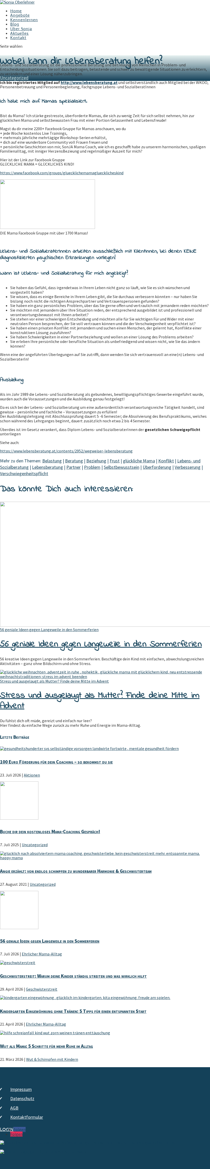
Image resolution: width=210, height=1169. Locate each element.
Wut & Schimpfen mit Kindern (52, 1059)
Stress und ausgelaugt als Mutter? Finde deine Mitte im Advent (54, 681)
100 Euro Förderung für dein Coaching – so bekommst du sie (56, 762)
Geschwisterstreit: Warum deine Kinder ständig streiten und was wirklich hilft (73, 976)
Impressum (21, 1089)
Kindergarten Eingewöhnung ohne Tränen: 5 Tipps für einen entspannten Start (73, 1011)
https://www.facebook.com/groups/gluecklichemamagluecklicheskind (61, 172)
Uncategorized (14, 78)
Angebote (20, 15)
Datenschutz (22, 1098)
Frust (115, 461)
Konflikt (166, 461)
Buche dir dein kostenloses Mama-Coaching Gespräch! (50, 831)
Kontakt (18, 37)
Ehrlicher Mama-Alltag (42, 953)
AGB (14, 1108)
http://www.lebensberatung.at (89, 82)
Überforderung (157, 467)
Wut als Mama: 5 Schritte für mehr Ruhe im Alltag (46, 1046)
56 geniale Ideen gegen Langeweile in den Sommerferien (49, 629)
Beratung (74, 461)
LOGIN (6, 1129)
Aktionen (32, 775)
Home (16, 11)
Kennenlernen (24, 19)
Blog (14, 24)
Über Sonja (21, 28)
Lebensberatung (47, 467)
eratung (126, 450)
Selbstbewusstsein (121, 467)
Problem (92, 467)
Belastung (52, 461)
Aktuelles (19, 33)
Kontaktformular (26, 1117)
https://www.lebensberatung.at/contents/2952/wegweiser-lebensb (59, 450)
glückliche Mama (139, 461)
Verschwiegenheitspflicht (24, 473)
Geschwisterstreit (41, 989)
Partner (73, 467)
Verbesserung (188, 467)
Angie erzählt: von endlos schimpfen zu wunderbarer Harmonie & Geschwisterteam (76, 871)
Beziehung (96, 461)
